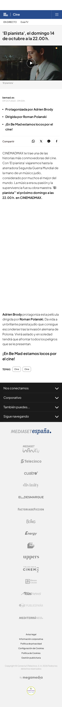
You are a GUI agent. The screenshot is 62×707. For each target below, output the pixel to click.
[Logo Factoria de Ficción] (31, 509)
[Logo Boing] (31, 521)
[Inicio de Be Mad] (5, 14)
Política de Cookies (31, 653)
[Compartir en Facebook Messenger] (49, 141)
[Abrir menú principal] (57, 14)
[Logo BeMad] (31, 545)
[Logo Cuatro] (31, 473)
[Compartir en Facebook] (57, 141)
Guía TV (24, 22)
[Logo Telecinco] (31, 461)
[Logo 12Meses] (31, 581)
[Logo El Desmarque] (31, 497)
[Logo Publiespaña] (31, 605)
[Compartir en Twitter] (41, 141)
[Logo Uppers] (31, 557)
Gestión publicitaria (31, 657)
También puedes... (16, 407)
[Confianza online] (31, 694)
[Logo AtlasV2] (31, 593)
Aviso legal (31, 634)
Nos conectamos (16, 388)
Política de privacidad (31, 643)
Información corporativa (31, 639)
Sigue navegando (16, 416)
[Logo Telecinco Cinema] (31, 569)
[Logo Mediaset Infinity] (31, 449)
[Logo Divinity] (31, 485)
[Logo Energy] (31, 533)
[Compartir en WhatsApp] (33, 141)
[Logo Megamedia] (33, 677)
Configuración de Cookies (31, 648)
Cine (16, 14)
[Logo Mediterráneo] (31, 617)
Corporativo (12, 397)
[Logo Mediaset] (31, 433)
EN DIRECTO (10, 22)
